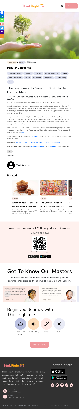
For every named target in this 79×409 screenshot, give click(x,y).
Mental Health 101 (52, 73)
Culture (22, 62)
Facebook (33, 146)
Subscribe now (39, 344)
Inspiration (38, 73)
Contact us (13, 405)
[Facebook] (2, 13)
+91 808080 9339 (14, 392)
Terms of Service (32, 405)
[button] (71, 6)
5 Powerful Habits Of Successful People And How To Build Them (38, 142)
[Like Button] (9, 151)
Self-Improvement (15, 73)
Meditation (37, 78)
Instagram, (42, 146)
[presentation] (7, 294)
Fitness (27, 78)
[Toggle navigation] (3, 6)
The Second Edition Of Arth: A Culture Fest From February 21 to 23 (53, 204)
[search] (62, 6)
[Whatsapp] (2, 20)
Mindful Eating (61, 78)
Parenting (28, 73)
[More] (2, 36)
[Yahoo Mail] (2, 32)
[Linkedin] (2, 16)
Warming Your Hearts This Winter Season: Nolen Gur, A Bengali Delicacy (25, 204)
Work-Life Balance (15, 78)
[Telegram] (2, 28)
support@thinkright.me (16, 397)
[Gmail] (2, 24)
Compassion (48, 78)
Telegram (34, 136)
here (22, 132)
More (10, 82)
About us (5, 405)
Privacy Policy (22, 405)
